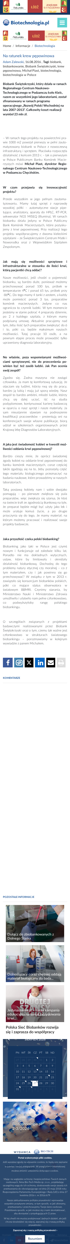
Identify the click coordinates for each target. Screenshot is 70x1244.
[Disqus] (35, 738)
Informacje (23, 46)
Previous (11, 1039)
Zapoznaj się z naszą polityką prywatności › (35, 1230)
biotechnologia (51, 70)
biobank (55, 62)
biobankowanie (13, 66)
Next (59, 1039)
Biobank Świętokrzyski (40, 66)
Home (7, 46)
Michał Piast (30, 70)
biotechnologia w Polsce (19, 74)
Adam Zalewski (13, 62)
